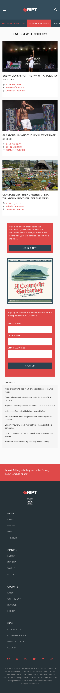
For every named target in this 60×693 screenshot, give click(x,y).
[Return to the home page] (30, 492)
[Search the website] (55, 9)
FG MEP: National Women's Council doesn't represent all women (29, 435)
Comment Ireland (16, 209)
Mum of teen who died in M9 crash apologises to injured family (29, 390)
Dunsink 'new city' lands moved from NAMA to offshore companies (28, 426)
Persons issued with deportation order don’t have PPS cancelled (28, 399)
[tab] (13, 23)
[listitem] (30, 520)
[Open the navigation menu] (4, 9)
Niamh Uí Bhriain (15, 87)
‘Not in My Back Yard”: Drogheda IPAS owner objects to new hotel (28, 418)
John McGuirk (14, 147)
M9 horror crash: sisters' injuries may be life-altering (27, 442)
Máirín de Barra (15, 206)
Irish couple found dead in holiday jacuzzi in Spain (26, 411)
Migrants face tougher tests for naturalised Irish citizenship (30, 406)
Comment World (15, 90)
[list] (30, 525)
